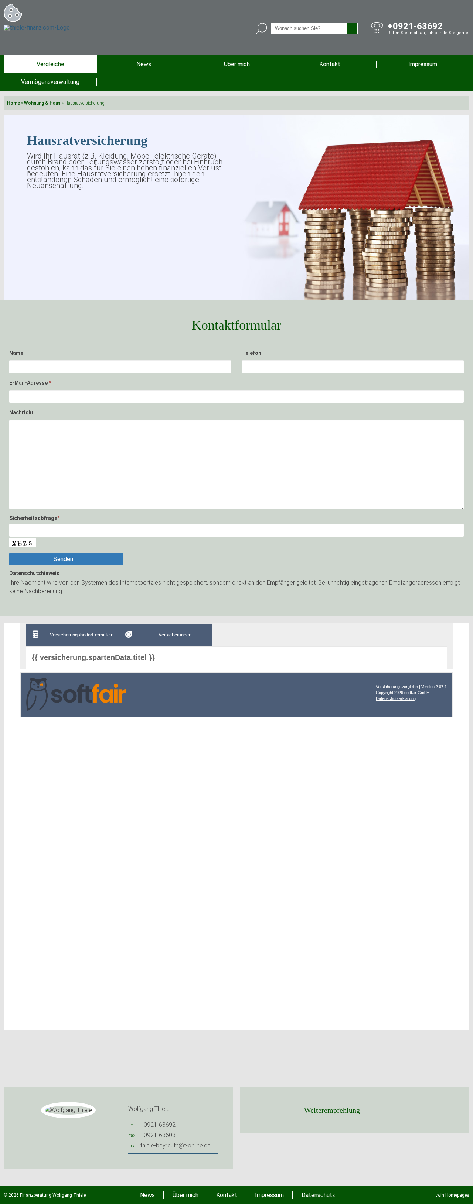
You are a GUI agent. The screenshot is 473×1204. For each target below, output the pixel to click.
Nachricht (21, 412)
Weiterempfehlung (332, 1110)
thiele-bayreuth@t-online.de (175, 1145)
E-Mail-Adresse (30, 383)
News (143, 64)
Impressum (422, 64)
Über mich (237, 64)
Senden (63, 558)
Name (16, 353)
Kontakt (329, 64)
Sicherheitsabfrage (34, 518)
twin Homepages (452, 1195)
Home (13, 103)
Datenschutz (318, 1194)
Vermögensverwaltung (50, 81)
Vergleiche (50, 64)
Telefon (251, 353)
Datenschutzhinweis (34, 573)
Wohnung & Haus (42, 103)
